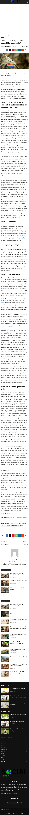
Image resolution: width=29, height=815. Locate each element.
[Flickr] (14, 803)
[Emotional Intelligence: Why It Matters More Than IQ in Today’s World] (5, 674)
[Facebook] (7, 50)
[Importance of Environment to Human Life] (5, 716)
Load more (14, 679)
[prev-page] (2, 595)
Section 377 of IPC (5, 528)
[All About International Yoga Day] (5, 723)
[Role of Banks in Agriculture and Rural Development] (5, 651)
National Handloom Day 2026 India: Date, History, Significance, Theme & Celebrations (18, 665)
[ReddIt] (22, 50)
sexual (11, 528)
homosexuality (14, 525)
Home (2, 35)
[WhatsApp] (16, 50)
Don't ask (3, 525)
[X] (10, 50)
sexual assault (16, 528)
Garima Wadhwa (7, 46)
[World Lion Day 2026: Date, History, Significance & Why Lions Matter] (5, 644)
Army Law (7, 523)
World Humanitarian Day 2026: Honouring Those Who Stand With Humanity (17, 575)
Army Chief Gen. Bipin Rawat (11, 225)
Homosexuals (20, 525)
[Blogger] (8, 803)
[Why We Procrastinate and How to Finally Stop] (5, 614)
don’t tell (8, 525)
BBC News (17, 158)
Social (6, 35)
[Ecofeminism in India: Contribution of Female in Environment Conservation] (5, 698)
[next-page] (4, 595)
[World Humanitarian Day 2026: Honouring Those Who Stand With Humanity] (5, 575)
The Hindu (24, 239)
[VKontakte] (21, 803)
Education (3, 592)
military (9, 527)
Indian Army (11, 326)
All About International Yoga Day (17, 721)
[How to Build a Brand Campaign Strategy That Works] (5, 621)
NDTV (2, 399)
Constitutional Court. (14, 523)
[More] (25, 50)
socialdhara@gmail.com (12, 793)
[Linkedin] (19, 50)
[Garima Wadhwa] (2, 46)
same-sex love (18, 527)
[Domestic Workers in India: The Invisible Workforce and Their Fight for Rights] (5, 583)
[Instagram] (18, 803)
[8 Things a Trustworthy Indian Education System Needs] (5, 590)
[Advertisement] (14, 18)
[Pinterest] (13, 50)
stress (24, 235)
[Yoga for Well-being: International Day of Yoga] (5, 731)
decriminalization (22, 523)
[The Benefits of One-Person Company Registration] (5, 705)
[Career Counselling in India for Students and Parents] (5, 659)
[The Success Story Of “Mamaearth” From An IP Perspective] (5, 691)
